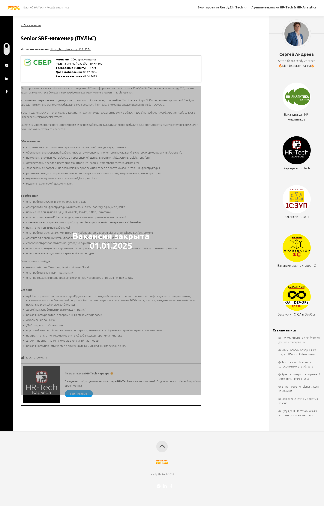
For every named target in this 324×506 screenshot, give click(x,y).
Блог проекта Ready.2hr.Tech (220, 7)
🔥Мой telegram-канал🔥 (296, 65)
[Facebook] (6, 91)
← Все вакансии (31, 25)
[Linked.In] (6, 78)
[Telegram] (6, 65)
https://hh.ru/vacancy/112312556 (70, 49)
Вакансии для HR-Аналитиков (296, 117)
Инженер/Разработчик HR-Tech (84, 63)
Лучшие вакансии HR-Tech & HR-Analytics (283, 7)
